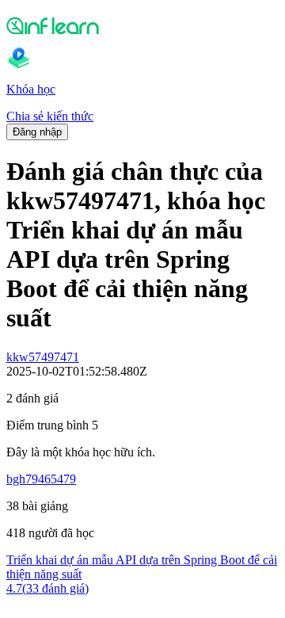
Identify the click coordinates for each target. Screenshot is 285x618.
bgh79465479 (41, 479)
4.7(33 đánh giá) (47, 588)
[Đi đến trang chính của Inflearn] (142, 25)
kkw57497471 (42, 357)
